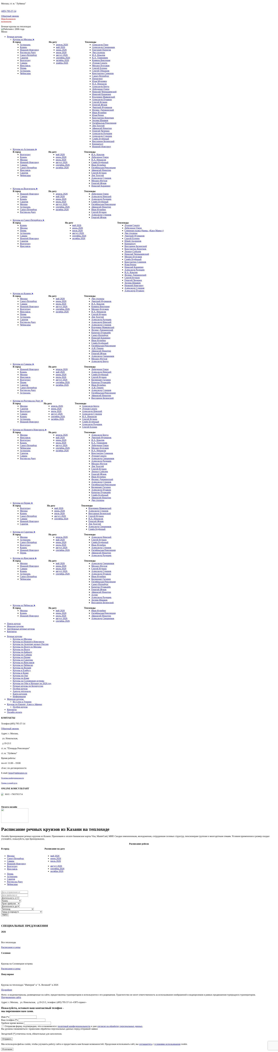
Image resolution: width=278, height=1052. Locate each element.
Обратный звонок (10, 16)
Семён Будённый (100, 138)
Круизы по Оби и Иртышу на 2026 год (32, 683)
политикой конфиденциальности (74, 1026)
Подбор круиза (20, 688)
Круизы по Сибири (22, 654)
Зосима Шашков (100, 120)
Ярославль (25, 65)
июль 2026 (61, 52)
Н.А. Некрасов (99, 84)
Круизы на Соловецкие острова (28, 681)
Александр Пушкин (102, 99)
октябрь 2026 (62, 60)
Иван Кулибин (99, 112)
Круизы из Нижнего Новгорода (28, 641)
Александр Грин (100, 44)
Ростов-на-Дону (28, 52)
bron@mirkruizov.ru (17, 773)
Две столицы (98, 52)
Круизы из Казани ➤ (23, 293)
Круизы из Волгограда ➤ (25, 188)
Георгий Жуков (99, 104)
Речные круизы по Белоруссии (28, 686)
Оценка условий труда (9, 783)
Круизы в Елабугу (22, 670)
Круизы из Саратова (23, 660)
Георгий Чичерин (100, 131)
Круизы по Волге (21, 649)
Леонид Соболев (133, 251)
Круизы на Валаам (22, 667)
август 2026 (62, 55)
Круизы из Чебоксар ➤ (24, 605)
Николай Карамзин (101, 94)
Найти (5, 915)
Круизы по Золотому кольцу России (31, 644)
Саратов (24, 57)
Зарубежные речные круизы (21, 629)
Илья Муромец (99, 81)
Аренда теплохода (22, 691)
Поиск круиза (14, 623)
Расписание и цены (10, 947)
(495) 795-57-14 (8, 11)
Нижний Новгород (29, 50)
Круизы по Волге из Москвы (27, 647)
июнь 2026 (61, 50)
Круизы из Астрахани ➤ (25, 149)
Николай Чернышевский (104, 91)
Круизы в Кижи (21, 673)
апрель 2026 (62, 44)
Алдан (94, 594)
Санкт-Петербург (28, 55)
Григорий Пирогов (101, 50)
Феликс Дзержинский (103, 110)
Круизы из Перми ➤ (23, 503)
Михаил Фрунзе (99, 180)
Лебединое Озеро (100, 89)
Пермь (23, 68)
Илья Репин (98, 115)
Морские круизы (15, 626)
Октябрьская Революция (104, 123)
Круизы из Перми (21, 657)
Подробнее (6, 990)
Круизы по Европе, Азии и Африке (24, 704)
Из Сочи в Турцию (22, 701)
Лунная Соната (99, 63)
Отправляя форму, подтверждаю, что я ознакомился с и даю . (74, 1026)
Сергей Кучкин (99, 102)
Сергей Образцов (100, 71)
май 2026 (60, 47)
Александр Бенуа (100, 86)
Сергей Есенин (99, 68)
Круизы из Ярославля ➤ (25, 558)
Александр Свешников (103, 47)
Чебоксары (25, 73)
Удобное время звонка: (12, 1023)
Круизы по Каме (21, 678)
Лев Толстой (98, 125)
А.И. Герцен (97, 348)
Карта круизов (20, 694)
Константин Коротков (103, 118)
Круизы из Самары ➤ (23, 364)
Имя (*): (5, 1017)
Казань (23, 47)
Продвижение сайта (11, 997)
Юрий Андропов (133, 241)
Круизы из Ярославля (23, 662)
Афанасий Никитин (102, 128)
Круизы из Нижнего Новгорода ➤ (30, 429)
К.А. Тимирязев (100, 57)
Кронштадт (97, 144)
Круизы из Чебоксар (23, 665)
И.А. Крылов (98, 55)
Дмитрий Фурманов (102, 107)
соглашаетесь (145, 1044)
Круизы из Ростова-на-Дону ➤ (28, 401)
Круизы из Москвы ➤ (23, 39)
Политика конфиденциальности (12, 778)
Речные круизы (14, 36)
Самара (23, 63)
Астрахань (25, 44)
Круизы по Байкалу (22, 652)
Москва (24, 159)
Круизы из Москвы (22, 639)
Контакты (12, 631)
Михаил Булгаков (100, 65)
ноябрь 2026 (62, 63)
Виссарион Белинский (103, 141)
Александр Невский (101, 196)
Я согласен (7, 1049)
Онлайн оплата (14, 712)
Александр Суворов (102, 136)
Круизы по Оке (20, 675)
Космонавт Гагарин (101, 380)
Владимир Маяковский (103, 97)
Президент (97, 78)
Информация (19, 696)
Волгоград (25, 60)
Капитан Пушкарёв (101, 332)
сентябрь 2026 (63, 57)
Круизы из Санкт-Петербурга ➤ (28, 220)
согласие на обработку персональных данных (119, 1026)
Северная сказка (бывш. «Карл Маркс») (144, 230)
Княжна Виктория (101, 60)
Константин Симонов (103, 73)
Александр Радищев (102, 133)
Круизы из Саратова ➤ (24, 532)
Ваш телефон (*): (9, 1020)
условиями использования (167, 1044)
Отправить (7, 1039)
